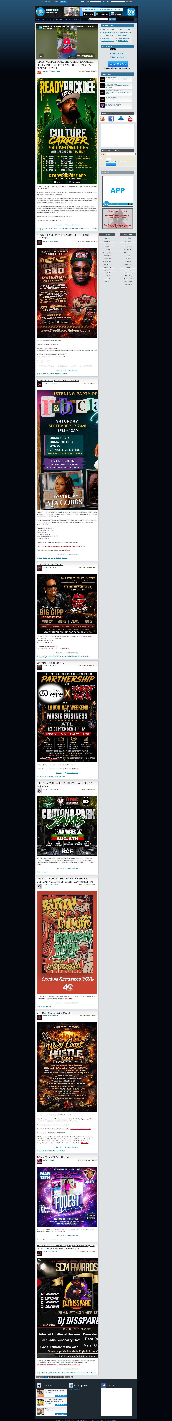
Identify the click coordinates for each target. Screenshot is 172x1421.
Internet (79, 1372)
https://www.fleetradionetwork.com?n (81, 1129)
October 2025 (107, 264)
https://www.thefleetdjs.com (49, 646)
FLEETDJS (64, 373)
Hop (89, 228)
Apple (63, 1239)
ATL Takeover (86, 656)
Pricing (52, 19)
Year (94, 1372)
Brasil (56, 228)
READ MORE (59, 220)
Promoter (42, 1373)
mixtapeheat (54, 241)
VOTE (40, 1372)
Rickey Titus (49, 1409)
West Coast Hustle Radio (53, 1150)
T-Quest (41, 1239)
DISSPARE (50, 1372)
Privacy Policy (99, 1420)
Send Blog (59, 225)
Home (37, 19)
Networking (42, 657)
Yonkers (94, 228)
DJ (46, 1372)
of (89, 1372)
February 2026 (107, 253)
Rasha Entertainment (128, 273)
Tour (76, 228)
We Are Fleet (63, 656)
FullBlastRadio (117, 53)
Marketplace (59, 19)
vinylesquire (54, 789)
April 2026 (107, 247)
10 (68, 1377)
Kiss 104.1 (128, 261)
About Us (68, 19)
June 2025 (107, 276)
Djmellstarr (42, 872)
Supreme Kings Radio (108, 32)
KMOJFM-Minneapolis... (125, 32)
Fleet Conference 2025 (52, 656)
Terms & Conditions (110, 1420)
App (54, 1239)
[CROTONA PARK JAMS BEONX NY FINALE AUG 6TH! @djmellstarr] (67, 855)
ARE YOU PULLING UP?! (50, 564)
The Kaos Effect (128, 281)
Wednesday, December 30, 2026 (114, 90)
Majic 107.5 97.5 (128, 264)
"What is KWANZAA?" (111, 99)
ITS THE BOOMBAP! (124, 29)
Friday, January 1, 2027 (111, 84)
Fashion (58, 558)
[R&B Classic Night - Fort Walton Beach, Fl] (87, 509)
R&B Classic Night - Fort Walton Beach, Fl (58, 380)
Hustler (85, 1372)
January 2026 (107, 255)
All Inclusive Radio (107, 35)
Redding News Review (128, 278)
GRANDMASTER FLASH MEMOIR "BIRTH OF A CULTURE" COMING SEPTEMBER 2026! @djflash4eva (65, 880)
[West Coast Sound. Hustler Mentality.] (67, 1112)
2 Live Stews (128, 238)
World (72, 228)
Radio (63, 1150)
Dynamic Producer (128, 250)
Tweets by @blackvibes (74, 1389)
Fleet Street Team (59, 776)
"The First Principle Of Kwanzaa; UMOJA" (116, 79)
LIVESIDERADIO (123, 41)
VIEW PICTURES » (61, 1395)
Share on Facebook (72, 225)
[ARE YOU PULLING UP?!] (67, 633)
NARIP (128, 267)
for (63, 1372)
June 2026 (107, 241)
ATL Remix (128, 244)
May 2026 (107, 244)
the (92, 1372)
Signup (42, 1)
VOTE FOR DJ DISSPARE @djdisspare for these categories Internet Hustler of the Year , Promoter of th (66, 1247)
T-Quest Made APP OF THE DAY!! (54, 1157)
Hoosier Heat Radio (123, 38)
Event (45, 558)
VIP (49, 558)
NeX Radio (128, 270)
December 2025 (107, 258)
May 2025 (107, 279)
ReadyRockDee (43, 228)
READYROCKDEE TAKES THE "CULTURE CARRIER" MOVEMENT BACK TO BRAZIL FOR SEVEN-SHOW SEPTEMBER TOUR (65, 65)
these (67, 1372)
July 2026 (107, 238)
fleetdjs (53, 567)
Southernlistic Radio (108, 41)
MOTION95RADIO (43, 373)
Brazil (51, 228)
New (80, 228)
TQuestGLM (48, 1239)
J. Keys (128, 255)
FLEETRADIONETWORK (54, 373)
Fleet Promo (43, 776)
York (83, 228)
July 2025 (107, 273)
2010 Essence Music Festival (54, 1390)
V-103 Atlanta (128, 284)
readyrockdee (55, 71)
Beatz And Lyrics (128, 247)
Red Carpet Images (128, 276)
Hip (86, 228)
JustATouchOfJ (122, 35)
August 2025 (107, 270)
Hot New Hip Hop (128, 252)
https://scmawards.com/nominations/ (47, 1364)
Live (52, 558)
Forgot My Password (52, 1)
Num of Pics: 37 (49, 1392)
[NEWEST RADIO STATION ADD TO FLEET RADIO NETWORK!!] (67, 337)
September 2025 (107, 267)
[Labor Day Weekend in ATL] (67, 761)
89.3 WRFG (128, 241)
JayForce (128, 258)
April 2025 (107, 281)
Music (40, 558)
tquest (52, 1160)
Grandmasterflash (45, 1006)
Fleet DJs (41, 656)
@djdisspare (57, 1372)
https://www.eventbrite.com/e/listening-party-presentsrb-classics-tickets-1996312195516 (61, 546)
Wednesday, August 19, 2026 (113, 104)
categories (72, 1372)
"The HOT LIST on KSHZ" (112, 105)
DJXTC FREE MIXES (108, 29)
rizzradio (53, 383)
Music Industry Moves (75, 656)
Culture (61, 228)
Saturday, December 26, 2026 (113, 77)
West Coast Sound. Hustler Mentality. (55, 1012)
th (48, 1373)
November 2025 (107, 261)
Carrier (67, 228)
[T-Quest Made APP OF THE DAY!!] (67, 1226)
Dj (54, 558)
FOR (43, 1372)
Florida (64, 558)
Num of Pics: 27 (49, 1411)
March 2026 (107, 250)
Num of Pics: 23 (49, 1403)
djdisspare (53, 1251)
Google (58, 1239)
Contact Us (76, 19)
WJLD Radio (105, 38)
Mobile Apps (44, 19)
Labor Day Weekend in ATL (50, 662)
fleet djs (41, 1150)
